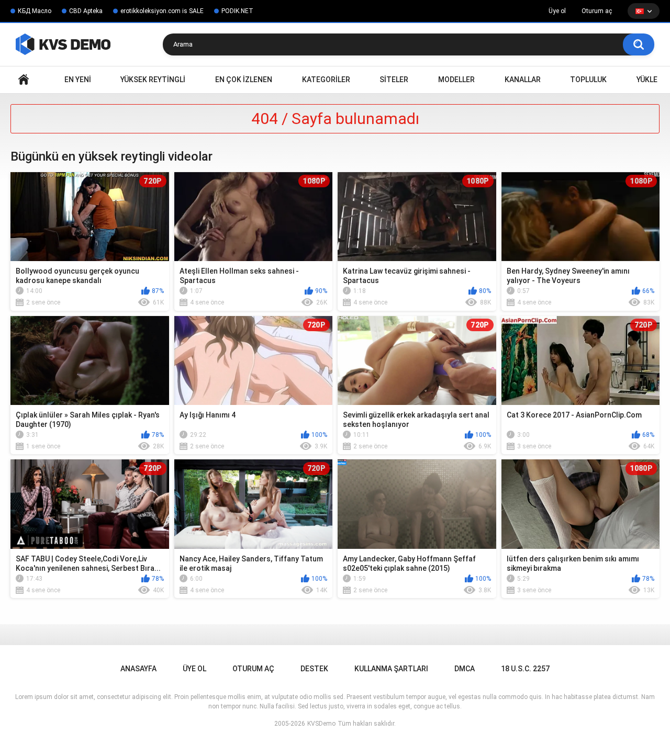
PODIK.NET (237, 11)
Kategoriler (326, 79)
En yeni (77, 79)
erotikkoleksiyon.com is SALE (162, 11)
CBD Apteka (86, 11)
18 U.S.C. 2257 (525, 668)
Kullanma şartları (391, 668)
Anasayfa (23, 79)
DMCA (464, 668)
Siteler (393, 79)
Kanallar (523, 79)
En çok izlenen (243, 79)
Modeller (456, 79)
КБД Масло (34, 11)
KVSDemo (321, 723)
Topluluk (588, 79)
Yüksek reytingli (152, 79)
